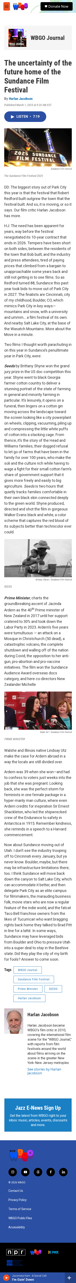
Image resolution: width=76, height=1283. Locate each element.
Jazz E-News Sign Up (38, 1108)
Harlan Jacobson (21, 98)
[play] (6, 1278)
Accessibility (16, 1227)
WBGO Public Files (20, 1218)
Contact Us (15, 1190)
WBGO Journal (48, 37)
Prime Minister (28, 989)
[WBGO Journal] (17, 38)
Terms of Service (19, 1209)
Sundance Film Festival (34, 979)
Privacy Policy (17, 1200)
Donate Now (58, 6)
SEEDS (53, 989)
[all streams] (70, 1277)
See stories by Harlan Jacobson (44, 1071)
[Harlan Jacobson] (13, 1021)
